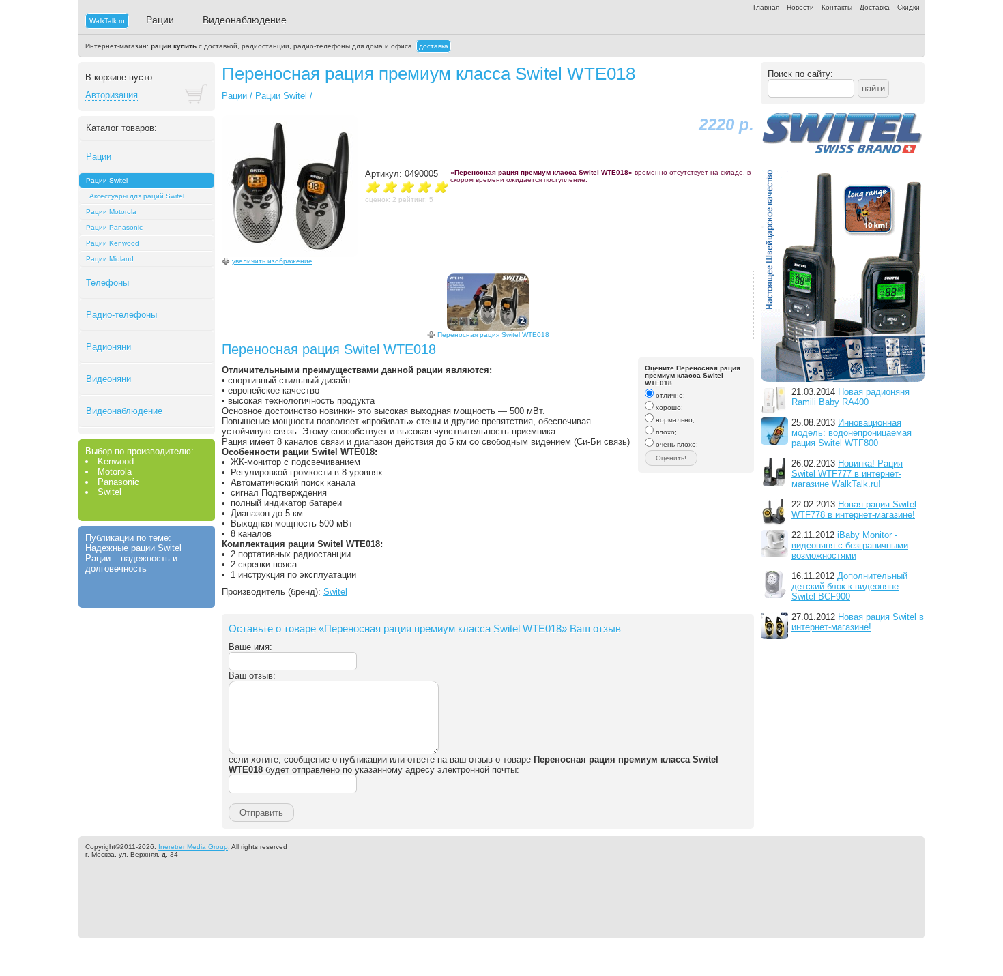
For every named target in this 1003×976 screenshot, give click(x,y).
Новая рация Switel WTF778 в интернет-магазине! (853, 509)
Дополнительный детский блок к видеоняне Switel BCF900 (849, 586)
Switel (109, 492)
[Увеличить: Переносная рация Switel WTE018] (487, 302)
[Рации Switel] (843, 384)
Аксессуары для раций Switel (136, 196)
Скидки (908, 7)
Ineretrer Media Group (193, 847)
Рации (160, 19)
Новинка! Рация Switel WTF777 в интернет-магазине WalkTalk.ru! (847, 473)
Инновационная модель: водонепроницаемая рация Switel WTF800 (851, 432)
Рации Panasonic (114, 227)
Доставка (875, 7)
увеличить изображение (272, 261)
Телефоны (107, 283)
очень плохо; (676, 444)
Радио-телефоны (121, 315)
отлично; (669, 395)
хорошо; (668, 407)
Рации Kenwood (112, 243)
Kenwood (116, 461)
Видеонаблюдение (245, 19)
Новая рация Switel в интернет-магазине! (857, 622)
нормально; (674, 420)
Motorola (115, 472)
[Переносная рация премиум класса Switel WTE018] (290, 254)
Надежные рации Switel (133, 548)
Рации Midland (110, 259)
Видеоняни (108, 379)
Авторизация (111, 95)
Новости (800, 7)
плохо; (665, 432)
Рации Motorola (111, 212)
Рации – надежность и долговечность (131, 563)
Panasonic (118, 482)
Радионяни (108, 347)
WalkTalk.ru (107, 21)
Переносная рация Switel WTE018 (493, 334)
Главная (766, 7)
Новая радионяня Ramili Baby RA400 (850, 397)
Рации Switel (107, 180)
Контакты (837, 7)
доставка (433, 46)
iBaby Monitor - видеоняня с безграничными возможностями (849, 545)
